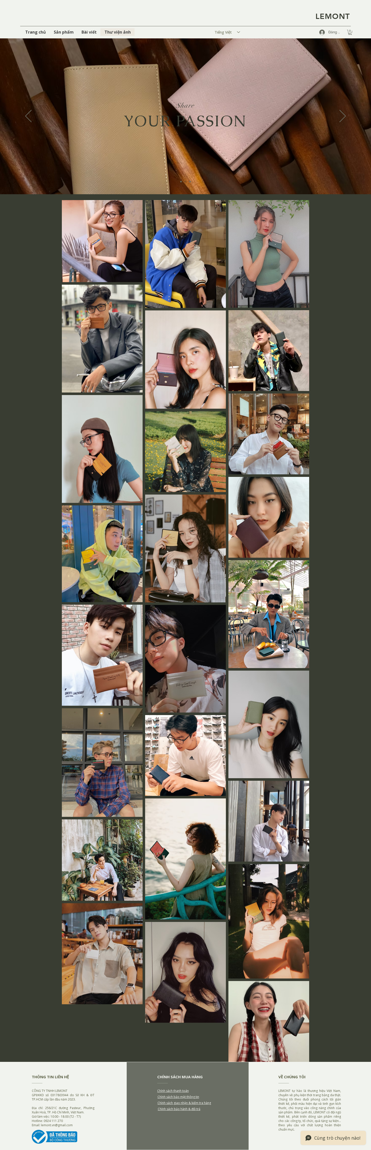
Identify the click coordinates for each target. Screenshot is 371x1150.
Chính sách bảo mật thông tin (178, 1097)
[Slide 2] (185, 181)
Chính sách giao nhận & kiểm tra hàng (184, 1103)
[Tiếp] (342, 116)
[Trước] (28, 116)
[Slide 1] (181, 181)
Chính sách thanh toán (173, 1091)
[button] (350, 32)
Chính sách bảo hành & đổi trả (179, 1109)
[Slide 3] (190, 181)
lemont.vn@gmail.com (57, 1125)
